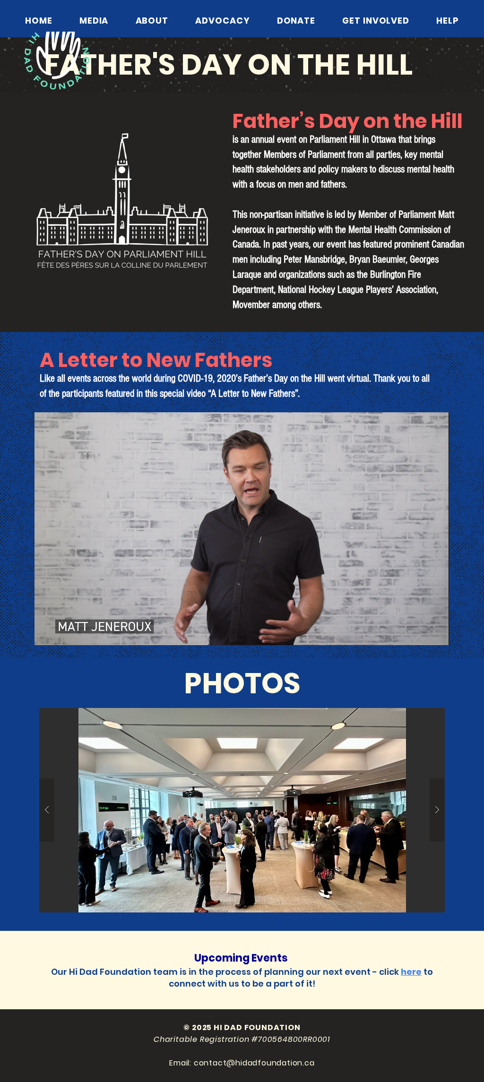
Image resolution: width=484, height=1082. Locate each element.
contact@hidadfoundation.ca (254, 1062)
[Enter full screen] (436, 632)
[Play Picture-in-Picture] (420, 632)
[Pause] (47, 632)
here (411, 972)
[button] (242, 810)
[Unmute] (63, 632)
